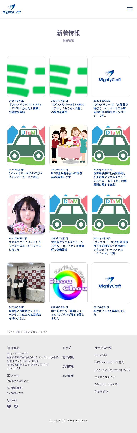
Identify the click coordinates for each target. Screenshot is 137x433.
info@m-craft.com (18, 381)
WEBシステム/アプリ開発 (109, 362)
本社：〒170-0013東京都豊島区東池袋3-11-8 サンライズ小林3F (33, 355)
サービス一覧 (103, 347)
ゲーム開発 (101, 355)
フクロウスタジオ (105, 377)
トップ (66, 347)
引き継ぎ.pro (102, 391)
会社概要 (68, 375)
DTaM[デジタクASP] (107, 384)
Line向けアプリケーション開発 (112, 369)
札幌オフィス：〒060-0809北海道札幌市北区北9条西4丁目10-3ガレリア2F (27, 365)
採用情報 (68, 366)
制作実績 (68, 357)
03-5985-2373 (15, 393)
